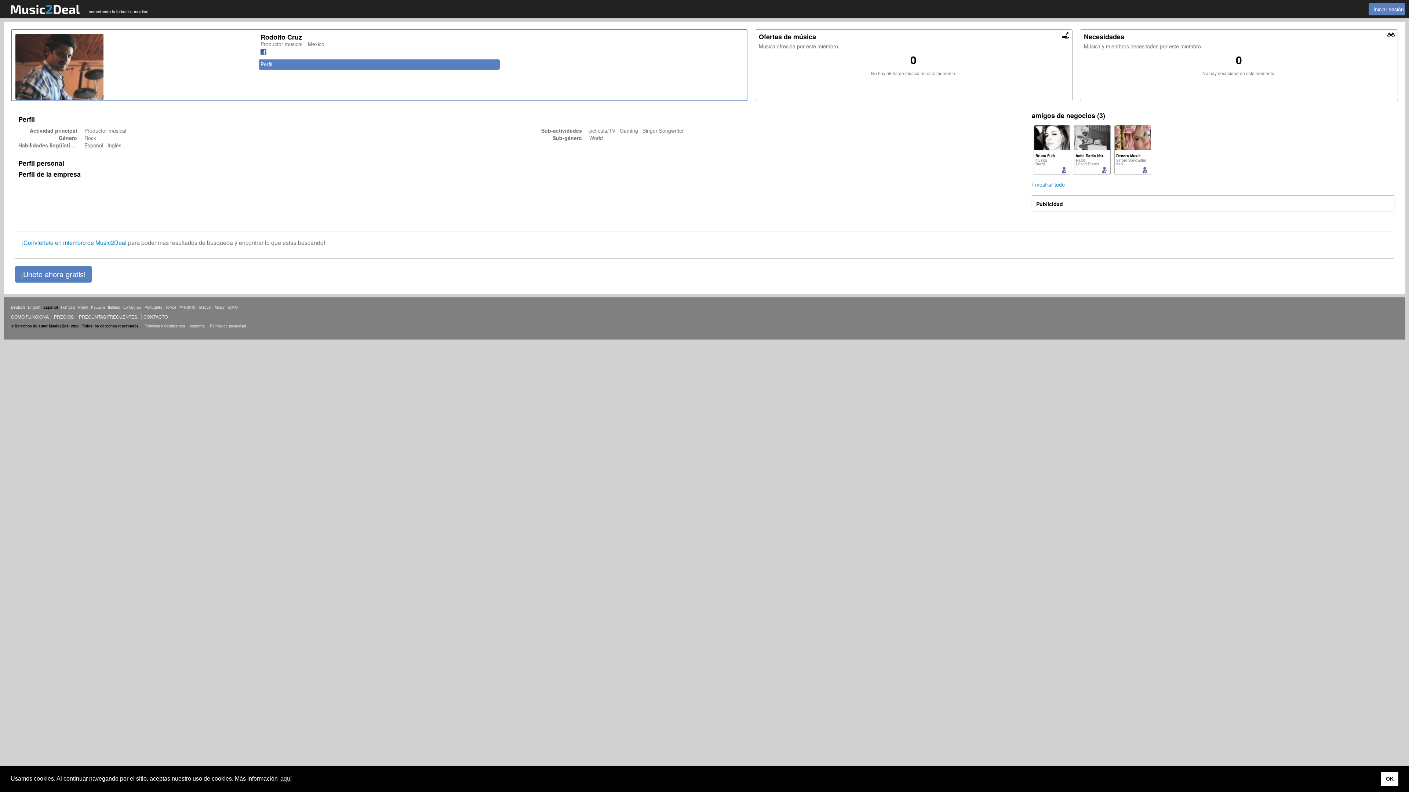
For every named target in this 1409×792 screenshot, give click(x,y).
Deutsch (18, 307)
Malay (220, 307)
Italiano (114, 307)
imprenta (197, 326)
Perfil (266, 64)
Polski (83, 307)
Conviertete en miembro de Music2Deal (75, 242)
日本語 (233, 307)
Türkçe (170, 307)
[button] (53, 274)
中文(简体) (187, 307)
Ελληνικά (132, 307)
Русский (98, 307)
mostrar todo (1049, 184)
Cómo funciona (30, 317)
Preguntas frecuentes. (108, 317)
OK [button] (1390, 779)
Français (68, 307)
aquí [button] (286, 779)
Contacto (155, 317)
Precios (64, 317)
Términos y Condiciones (165, 326)
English (34, 307)
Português (153, 307)
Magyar (205, 307)
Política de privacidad (228, 326)
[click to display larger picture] (134, 67)
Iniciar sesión (1388, 9)
